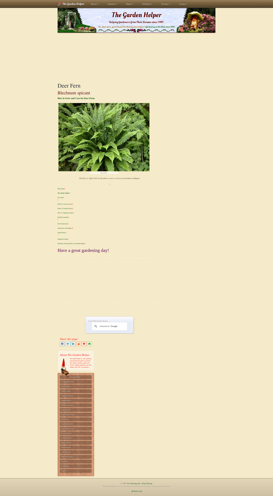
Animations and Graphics (65, 228)
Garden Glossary (66, 447)
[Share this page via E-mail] (89, 344)
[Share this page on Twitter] (67, 344)
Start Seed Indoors (66, 438)
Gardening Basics (66, 400)
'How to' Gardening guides (65, 213)
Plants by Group (66, 410)
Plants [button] (128, 3)
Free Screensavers (63, 224)
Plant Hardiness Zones (67, 429)
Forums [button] (164, 3)
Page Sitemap (147, 483)
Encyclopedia (65, 466)
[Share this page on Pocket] (84, 344)
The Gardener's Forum (67, 382)
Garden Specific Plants (67, 415)
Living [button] (182, 3)
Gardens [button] (111, 3)
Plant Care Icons (66, 452)
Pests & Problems (66, 433)
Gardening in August (67, 396)
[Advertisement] (136, 57)
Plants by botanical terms (65, 208)
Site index (60, 197)
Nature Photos (62, 233)
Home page (61, 189)
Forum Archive (65, 386)
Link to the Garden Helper (77, 243)
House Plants (65, 419)
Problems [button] (146, 3)
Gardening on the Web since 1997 (160, 27)
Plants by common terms (65, 204)
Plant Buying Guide (67, 424)
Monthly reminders (63, 217)
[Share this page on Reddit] (78, 344)
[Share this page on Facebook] (62, 344)
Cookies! (63, 471)
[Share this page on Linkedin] (73, 344)
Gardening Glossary (63, 243)
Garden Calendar (66, 391)
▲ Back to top (136, 491)
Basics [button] (94, 3)
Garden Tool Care (66, 443)
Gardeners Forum (62, 239)
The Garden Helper (73, 4)
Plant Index (64, 461)
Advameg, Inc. (135, 483)
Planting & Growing (67, 405)
